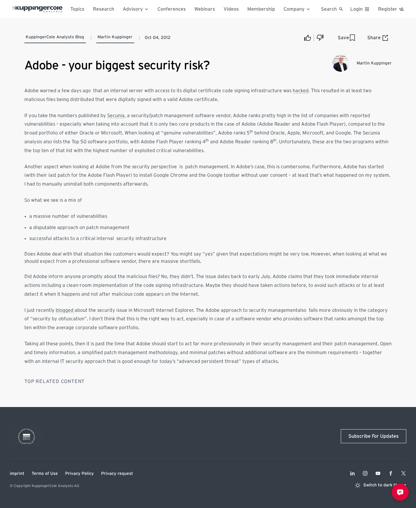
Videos (231, 9)
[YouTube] (378, 473)
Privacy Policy (79, 473)
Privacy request (117, 473)
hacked (300, 90)
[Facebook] (390, 473)
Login (356, 9)
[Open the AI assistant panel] (400, 492)
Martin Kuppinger (114, 37)
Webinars (204, 9)
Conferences (171, 9)
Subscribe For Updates (373, 436)
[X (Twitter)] (403, 473)
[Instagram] (365, 473)
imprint (17, 473)
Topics (77, 9)
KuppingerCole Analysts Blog (55, 37)
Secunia (116, 115)
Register (387, 9)
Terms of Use (45, 473)
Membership (261, 9)
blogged (65, 310)
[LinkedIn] (352, 473)
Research (103, 9)
